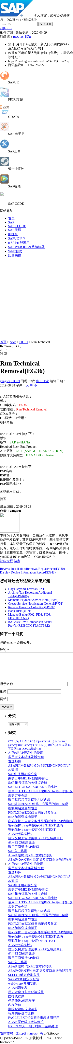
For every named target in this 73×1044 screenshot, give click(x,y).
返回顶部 (6, 1033)
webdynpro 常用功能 (22, 983)
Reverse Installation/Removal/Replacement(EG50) (32, 568)
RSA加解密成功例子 (22, 817)
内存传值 (14, 1005)
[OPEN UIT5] (4, 78)
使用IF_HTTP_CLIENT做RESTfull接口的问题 (40, 791)
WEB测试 (15, 251)
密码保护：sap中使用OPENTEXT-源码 (35, 825)
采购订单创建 (18, 795)
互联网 (14, 748)
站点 (17, 561)
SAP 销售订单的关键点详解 (27, 782)
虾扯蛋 (13, 234)
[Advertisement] (36, 297)
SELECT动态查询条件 (24, 975)
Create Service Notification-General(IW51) (35, 603)
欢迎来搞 (14, 255)
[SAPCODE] (4, 200)
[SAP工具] (4, 147)
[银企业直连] (4, 165)
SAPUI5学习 (17, 238)
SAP (11, 222)
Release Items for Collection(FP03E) (31, 607)
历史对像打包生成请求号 (26, 992)
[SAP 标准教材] (4, 130)
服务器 (65, 744)
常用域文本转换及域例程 (26, 757)
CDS (42, 744)
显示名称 (6, 684)
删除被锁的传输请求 (22, 1009)
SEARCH (45, 24)
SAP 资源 (14, 230)
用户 (53, 744)
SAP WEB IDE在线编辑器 (26, 247)
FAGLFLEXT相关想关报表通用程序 (33, 1017)
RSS (16, 36)
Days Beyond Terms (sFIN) (26, 589)
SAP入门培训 (17, 851)
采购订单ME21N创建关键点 (28, 778)
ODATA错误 (31, 748)
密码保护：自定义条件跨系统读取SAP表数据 (40, 821)
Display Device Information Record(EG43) (28, 572)
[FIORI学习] (4, 95)
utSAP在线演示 (19, 242)
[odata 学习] (4, 113)
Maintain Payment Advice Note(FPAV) (33, 600)
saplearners (45, 741)
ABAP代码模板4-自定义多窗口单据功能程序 (40, 859)
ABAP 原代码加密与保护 (26, 1022)
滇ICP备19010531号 (29, 1033)
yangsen (5, 381)
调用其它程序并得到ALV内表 (29, 799)
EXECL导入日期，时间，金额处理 (33, 1026)
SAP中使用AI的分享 (22, 774)
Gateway (30, 744)
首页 (11, 218)
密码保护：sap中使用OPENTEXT (32, 829)
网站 (3, 699)
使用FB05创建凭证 (21, 842)
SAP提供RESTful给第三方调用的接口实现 (38, 804)
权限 (13, 741)
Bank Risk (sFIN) (19, 611)
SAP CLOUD (17, 226)
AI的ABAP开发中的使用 (25, 752)
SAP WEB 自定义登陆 (23, 979)
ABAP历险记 (17, 987)
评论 (4, 650)
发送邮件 (14, 761)
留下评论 (42, 381)
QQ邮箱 (25, 36)
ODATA (27, 741)
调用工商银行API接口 (23, 846)
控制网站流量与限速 (22, 808)
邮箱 (3, 691)
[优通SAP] (16, 15)
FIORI (23, 342)
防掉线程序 (16, 996)
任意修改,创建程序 (21, 1000)
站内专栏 (6, 561)
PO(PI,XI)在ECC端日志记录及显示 (32, 812)
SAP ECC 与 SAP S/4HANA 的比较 (32, 787)
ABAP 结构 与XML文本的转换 (30, 855)
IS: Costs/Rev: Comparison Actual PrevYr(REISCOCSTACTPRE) (30, 623)
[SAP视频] (4, 182)
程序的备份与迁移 (21, 1013)
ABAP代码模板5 (20, 834)
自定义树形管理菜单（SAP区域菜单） (35, 838)
